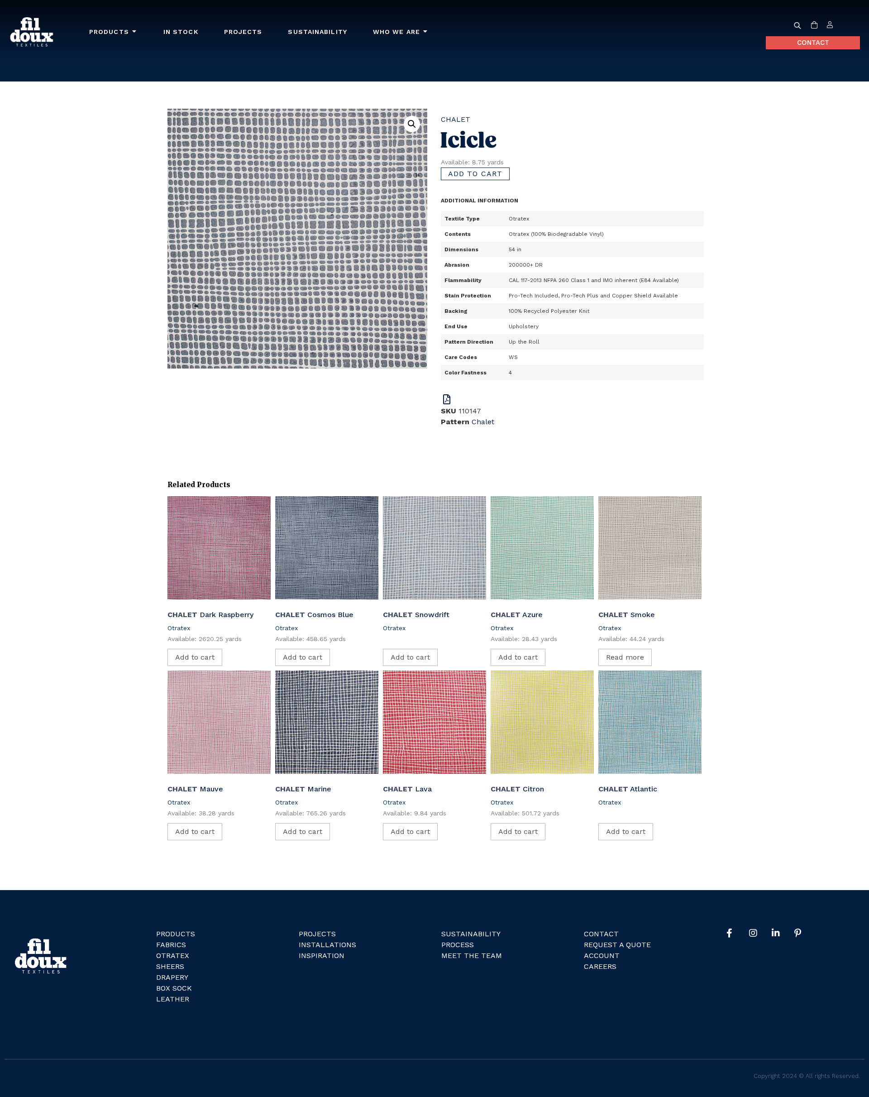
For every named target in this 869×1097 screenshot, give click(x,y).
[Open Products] (134, 32)
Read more (625, 657)
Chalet (455, 119)
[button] (412, 124)
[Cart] (814, 25)
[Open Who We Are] (425, 32)
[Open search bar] (797, 25)
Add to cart (475, 173)
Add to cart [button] (195, 657)
